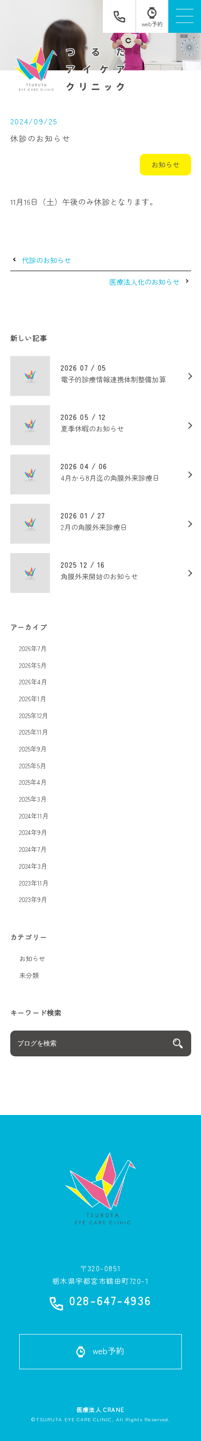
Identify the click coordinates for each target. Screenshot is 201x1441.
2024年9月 (33, 832)
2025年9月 (33, 748)
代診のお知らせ (46, 260)
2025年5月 (32, 765)
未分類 (29, 975)
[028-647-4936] (119, 16)
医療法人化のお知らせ (144, 281)
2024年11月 (34, 815)
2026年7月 (33, 648)
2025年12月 (33, 715)
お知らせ (165, 164)
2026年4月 (33, 681)
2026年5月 (33, 665)
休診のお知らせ (40, 138)
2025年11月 (33, 731)
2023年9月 (33, 899)
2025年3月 (33, 799)
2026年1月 (32, 698)
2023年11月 (34, 882)
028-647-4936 (110, 1301)
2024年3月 (33, 866)
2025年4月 (33, 782)
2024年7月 (33, 849)
